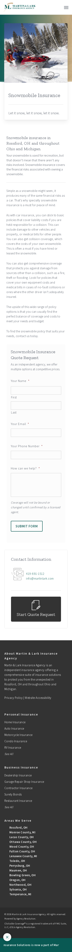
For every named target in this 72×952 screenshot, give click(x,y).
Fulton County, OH (22, 851)
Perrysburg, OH (19, 865)
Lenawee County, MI (23, 856)
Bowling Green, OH (22, 875)
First (14, 397)
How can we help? (25, 468)
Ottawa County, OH (23, 842)
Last (14, 412)
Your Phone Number (27, 446)
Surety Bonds (13, 794)
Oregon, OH (17, 880)
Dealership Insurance (18, 775)
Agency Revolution (26, 918)
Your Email (20, 424)
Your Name (20, 381)
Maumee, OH (18, 870)
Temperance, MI (20, 894)
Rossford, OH (18, 827)
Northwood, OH (20, 885)
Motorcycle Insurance (18, 735)
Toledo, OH (17, 861)
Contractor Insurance (18, 788)
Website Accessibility (38, 698)
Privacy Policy (13, 698)
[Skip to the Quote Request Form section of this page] (36, 609)
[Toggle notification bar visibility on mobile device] (7, 937)
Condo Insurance (15, 741)
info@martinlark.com (40, 578)
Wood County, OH (21, 846)
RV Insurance (12, 747)
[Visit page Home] (20, 7)
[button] (66, 7)
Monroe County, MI (22, 832)
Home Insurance (15, 722)
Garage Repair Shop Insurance (24, 782)
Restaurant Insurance (18, 801)
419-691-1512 (35, 574)
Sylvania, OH (18, 889)
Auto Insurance (14, 728)
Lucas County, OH (21, 837)
